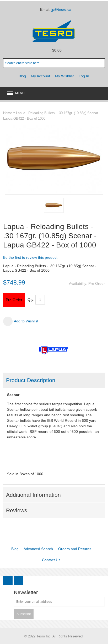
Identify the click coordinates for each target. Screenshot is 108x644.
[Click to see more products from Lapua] (54, 350)
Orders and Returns (74, 549)
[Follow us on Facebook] (8, 581)
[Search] (100, 63)
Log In (84, 76)
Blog (22, 76)
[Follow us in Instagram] (18, 581)
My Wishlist (64, 76)
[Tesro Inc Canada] (54, 31)
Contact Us (51, 560)
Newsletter (26, 592)
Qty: (31, 299)
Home (7, 113)
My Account (40, 76)
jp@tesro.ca (61, 9)
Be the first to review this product (30, 257)
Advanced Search (38, 549)
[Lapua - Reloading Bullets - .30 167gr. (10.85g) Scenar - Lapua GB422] (54, 205)
